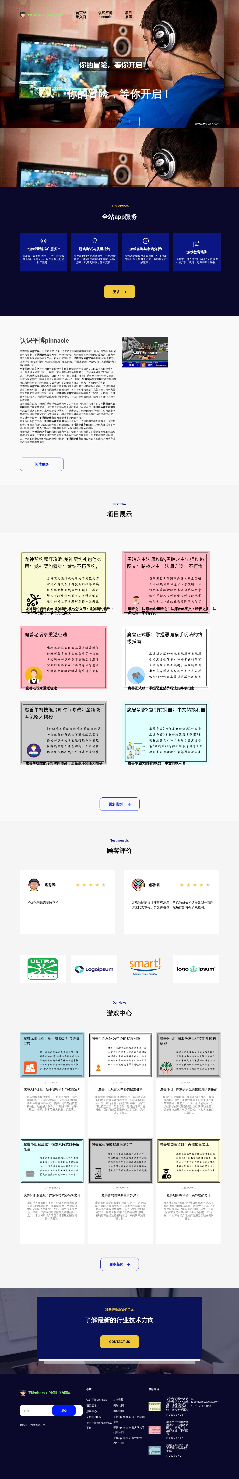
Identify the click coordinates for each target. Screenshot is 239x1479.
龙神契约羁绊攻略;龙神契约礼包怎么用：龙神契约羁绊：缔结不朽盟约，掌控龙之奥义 (70, 611)
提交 (64, 1410)
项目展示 (128, 15)
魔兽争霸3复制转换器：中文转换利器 (157, 763)
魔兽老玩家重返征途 (41, 688)
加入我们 (116, 121)
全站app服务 (167, 15)
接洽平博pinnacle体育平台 (196, 15)
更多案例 (116, 804)
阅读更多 (42, 464)
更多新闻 (117, 1264)
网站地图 (118, 1405)
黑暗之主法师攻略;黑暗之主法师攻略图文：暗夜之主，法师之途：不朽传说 (172, 611)
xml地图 (118, 1399)
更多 (117, 292)
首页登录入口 (81, 15)
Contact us (119, 1342)
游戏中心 (147, 15)
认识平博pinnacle (106, 15)
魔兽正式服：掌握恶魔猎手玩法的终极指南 (161, 688)
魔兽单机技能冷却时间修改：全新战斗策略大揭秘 (64, 763)
